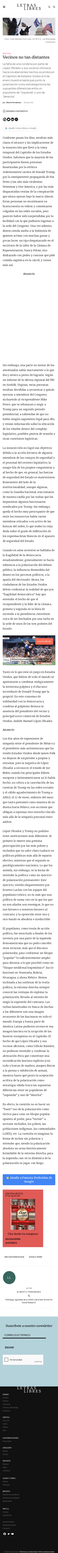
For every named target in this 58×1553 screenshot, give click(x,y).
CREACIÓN (7, 1448)
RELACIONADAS (13, 1312)
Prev (6, 1218)
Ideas (5, 1467)
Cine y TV (6, 1420)
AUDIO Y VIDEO (9, 1478)
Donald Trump (35, 1257)
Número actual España (11, 1498)
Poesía (5, 1451)
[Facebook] (4, 119)
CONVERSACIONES (10, 1438)
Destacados (7, 1501)
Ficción (5, 1454)
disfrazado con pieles (16, 255)
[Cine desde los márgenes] (23, 1215)
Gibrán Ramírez (44, 1046)
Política (7, 53)
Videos (5, 1481)
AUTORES (39, 1312)
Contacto (6, 1528)
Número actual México (11, 1494)
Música (5, 1427)
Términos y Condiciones (28, 1552)
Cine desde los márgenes (23, 1233)
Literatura (6, 1411)
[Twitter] (8, 119)
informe (12, 380)
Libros (5, 1424)
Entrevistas (7, 1441)
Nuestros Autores (9, 1525)
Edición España (13, 1239)
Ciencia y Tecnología (10, 1407)
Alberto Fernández (29, 1292)
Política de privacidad (46, 1552)
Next (39, 1218)
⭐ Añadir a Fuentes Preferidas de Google (29, 1179)
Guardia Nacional (25, 492)
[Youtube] (12, 1534)
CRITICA (6, 1417)
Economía (6, 1404)
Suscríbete (11, 1242)
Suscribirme (7, 1515)
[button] (5, 7)
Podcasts (6, 1485)
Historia (5, 1464)
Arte (4, 1430)
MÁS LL (6, 1509)
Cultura (5, 1398)
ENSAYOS (7, 1461)
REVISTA (6, 1491)
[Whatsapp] (16, 119)
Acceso (5, 1512)
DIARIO (6, 1394)
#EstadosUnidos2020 (14, 1257)
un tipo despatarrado (33, 240)
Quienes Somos (8, 1522)
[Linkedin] (12, 119)
